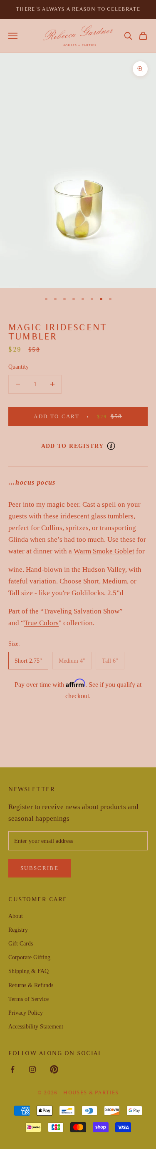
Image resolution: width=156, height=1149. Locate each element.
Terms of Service (28, 999)
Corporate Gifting (29, 957)
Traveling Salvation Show (81, 611)
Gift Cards (20, 943)
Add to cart (91, 416)
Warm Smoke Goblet (104, 551)
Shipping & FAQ (28, 971)
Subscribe (39, 868)
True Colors (41, 623)
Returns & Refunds (30, 985)
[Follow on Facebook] (12, 1069)
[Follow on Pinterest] (54, 1069)
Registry (18, 930)
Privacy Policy (25, 1013)
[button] (128, 35)
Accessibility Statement (35, 1026)
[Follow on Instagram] (32, 1069)
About (15, 916)
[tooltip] (111, 446)
